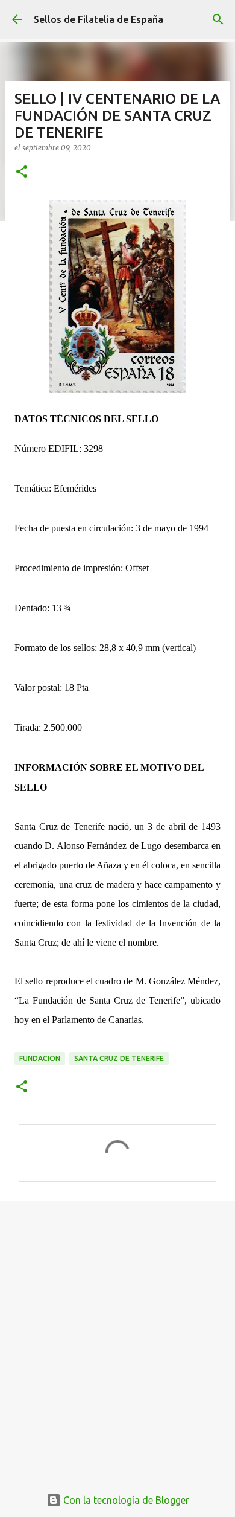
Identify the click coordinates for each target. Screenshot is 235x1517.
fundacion (39, 1058)
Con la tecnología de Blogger (125, 1500)
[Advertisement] (117, 1337)
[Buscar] (218, 19)
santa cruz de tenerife (119, 1058)
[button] (21, 172)
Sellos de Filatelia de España (98, 19)
